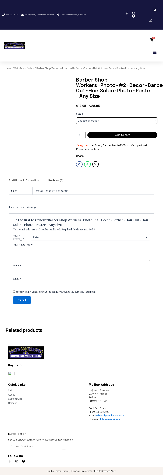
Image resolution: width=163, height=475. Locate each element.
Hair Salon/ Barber (24, 68)
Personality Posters (87, 149)
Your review (23, 245)
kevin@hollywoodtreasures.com (110, 415)
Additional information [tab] (24, 180)
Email (17, 278)
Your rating (18, 237)
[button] (154, 9)
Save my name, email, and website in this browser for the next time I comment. (56, 291)
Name (17, 265)
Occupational (139, 145)
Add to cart (122, 135)
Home (9, 68)
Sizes (79, 114)
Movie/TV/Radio (121, 145)
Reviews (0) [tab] (56, 180)
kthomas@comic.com (110, 418)
